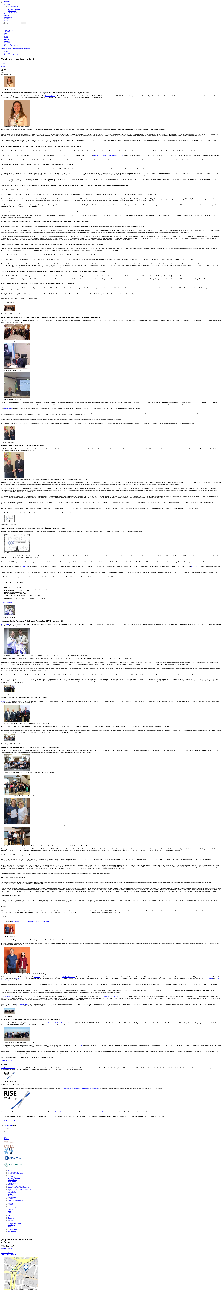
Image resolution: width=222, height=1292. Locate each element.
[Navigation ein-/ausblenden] (1, 2)
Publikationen (8, 17)
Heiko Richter (36, 155)
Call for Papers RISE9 (10, 1120)
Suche (2, 23)
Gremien (10, 7)
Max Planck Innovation (68, 977)
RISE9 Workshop (8, 1125)
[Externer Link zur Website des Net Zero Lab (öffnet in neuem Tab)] (8, 1154)
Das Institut (7, 4)
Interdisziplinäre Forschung (15, 1192)
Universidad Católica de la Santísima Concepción (61, 1023)
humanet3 (25, 566)
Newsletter (7, 31)
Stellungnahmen (12, 1226)
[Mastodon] (10, 27)
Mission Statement (13, 6)
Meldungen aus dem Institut (11, 54)
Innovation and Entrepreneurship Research (19, 1189)
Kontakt (6, 35)
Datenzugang (11, 1191)
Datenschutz (7, 42)
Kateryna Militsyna (50, 96)
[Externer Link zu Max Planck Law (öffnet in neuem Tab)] (13, 1167)
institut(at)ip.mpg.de (6, 1248)
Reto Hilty (79, 1045)
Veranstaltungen (12, 1177)
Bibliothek (7, 20)
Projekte (6, 15)
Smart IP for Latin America (8, 1068)
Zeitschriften (11, 1198)
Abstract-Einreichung (6, 602)
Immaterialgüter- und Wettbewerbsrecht (18, 1187)
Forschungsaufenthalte (14, 9)
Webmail (6, 39)
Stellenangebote (12, 11)
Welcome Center (12, 1180)
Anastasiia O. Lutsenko (7, 996)
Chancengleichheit (13, 12)
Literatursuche (11, 1206)
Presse (6, 33)
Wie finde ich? (12, 1208)
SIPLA (6, 38)
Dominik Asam (5, 624)
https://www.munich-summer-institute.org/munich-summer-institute (30, 921)
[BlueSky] (6, 27)
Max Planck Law (195, 566)
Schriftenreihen (12, 1197)
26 (5, 1137)
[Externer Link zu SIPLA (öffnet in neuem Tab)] (13, 1161)
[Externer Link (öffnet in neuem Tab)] (21, 1290)
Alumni (6, 36)
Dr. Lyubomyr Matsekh (22, 1004)
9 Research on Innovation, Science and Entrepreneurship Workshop (80, 1088)
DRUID (5, 679)
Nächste (6, 1139)
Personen (6, 18)
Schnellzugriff (11, 1225)
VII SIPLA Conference (7, 1060)
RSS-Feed (3, 63)
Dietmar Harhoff (5, 701)
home (8, 1)
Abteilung (58, 1111)
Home (6, 51)
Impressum (7, 41)
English (5, 1)
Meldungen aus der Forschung (16, 1186)
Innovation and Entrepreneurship (113, 996)
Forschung (7, 14)
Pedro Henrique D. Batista (8, 404)
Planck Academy (208, 978)
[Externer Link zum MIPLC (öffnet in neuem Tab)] (9, 1147)
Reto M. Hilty (8, 408)
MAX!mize (37, 977)
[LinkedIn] (2, 27)
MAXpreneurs (19, 978)
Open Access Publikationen (15, 1200)
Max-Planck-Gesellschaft (11, 45)
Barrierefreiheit (8, 44)
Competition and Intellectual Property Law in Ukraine (108, 155)
